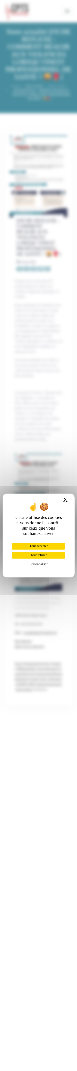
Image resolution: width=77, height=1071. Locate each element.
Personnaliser (38, 564)
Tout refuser (38, 555)
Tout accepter (39, 546)
